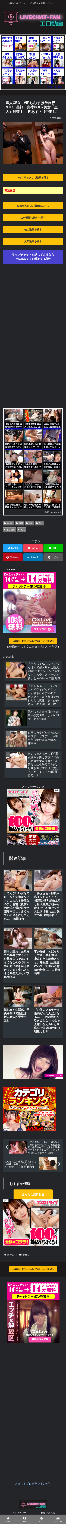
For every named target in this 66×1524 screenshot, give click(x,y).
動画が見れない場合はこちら (33, 205)
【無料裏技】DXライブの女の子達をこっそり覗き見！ (33, 641)
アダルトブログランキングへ (33, 1483)
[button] (58, 781)
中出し (10, 523)
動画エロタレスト (56, 86)
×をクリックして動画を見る (33, 177)
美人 (41, 523)
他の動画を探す (33, 229)
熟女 (31, 523)
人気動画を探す (33, 241)
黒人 (23, 529)
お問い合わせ (48, 1513)
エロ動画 (11, 529)
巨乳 (21, 523)
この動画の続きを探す (33, 217)
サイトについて (18, 1513)
